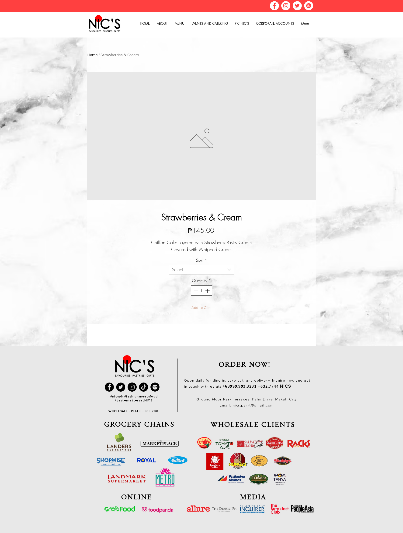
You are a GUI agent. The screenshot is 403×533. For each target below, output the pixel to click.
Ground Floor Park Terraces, (224, 399)
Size (201, 260)
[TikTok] (143, 387)
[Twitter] (297, 5)
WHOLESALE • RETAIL (125, 411)
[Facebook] (274, 5)
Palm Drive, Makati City (274, 399)
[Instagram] (285, 5)
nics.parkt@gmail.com (253, 405)
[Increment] (208, 291)
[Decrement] (195, 291)
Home (92, 55)
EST (147, 411)
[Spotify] (308, 5)
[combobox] (201, 269)
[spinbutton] (201, 291)
